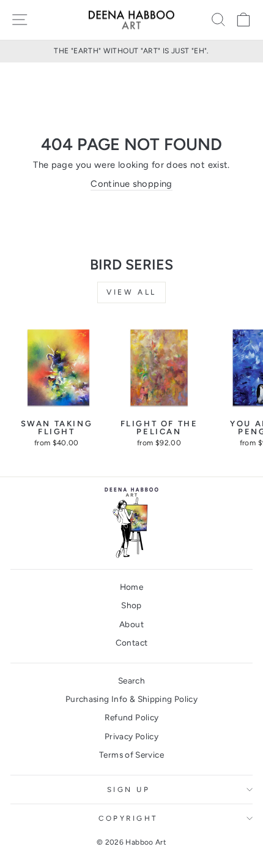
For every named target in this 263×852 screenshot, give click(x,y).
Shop (131, 605)
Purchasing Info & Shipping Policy (131, 699)
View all (131, 292)
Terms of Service (131, 755)
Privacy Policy (131, 736)
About (131, 624)
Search (131, 680)
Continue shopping (131, 183)
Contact (132, 642)
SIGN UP (128, 789)
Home (131, 587)
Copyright (128, 818)
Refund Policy (132, 717)
